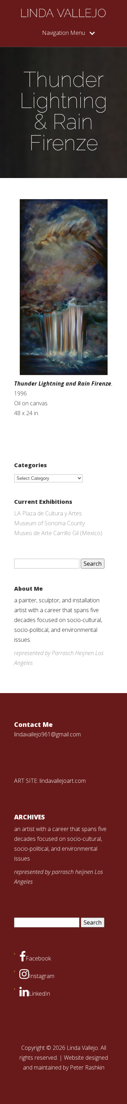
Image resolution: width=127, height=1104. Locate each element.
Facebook (38, 958)
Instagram (41, 976)
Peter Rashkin (87, 1067)
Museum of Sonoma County (49, 523)
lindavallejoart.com (63, 781)
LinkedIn (39, 993)
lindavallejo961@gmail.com (47, 734)
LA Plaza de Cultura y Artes (48, 513)
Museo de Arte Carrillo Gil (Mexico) (58, 533)
